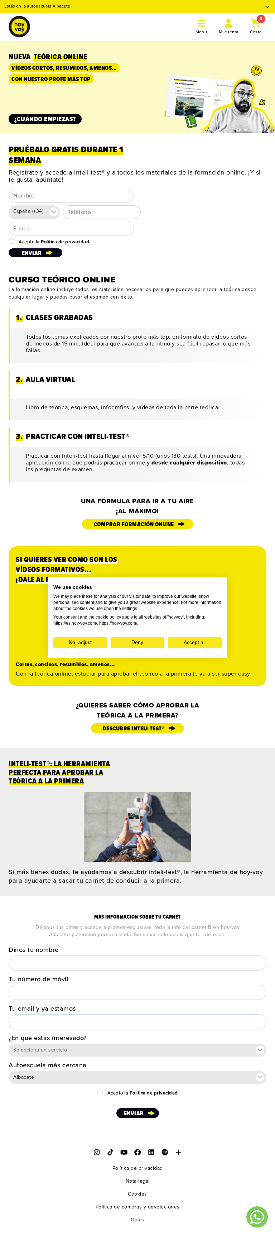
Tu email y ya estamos (42, 1008)
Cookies (137, 1194)
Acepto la (54, 242)
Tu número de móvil (38, 979)
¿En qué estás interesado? (48, 1038)
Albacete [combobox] (23, 1077)
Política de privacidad (137, 1168)
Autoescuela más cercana (48, 1065)
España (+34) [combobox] (28, 211)
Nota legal (138, 1181)
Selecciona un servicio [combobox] (40, 1050)
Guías (137, 1220)
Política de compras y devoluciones (138, 1207)
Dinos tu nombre (34, 950)
